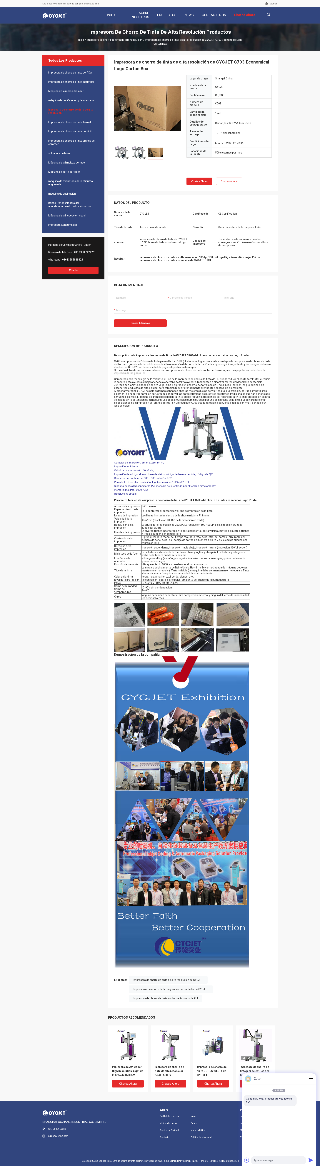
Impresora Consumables (63, 224)
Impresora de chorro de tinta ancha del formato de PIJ (166, 998)
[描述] (269, 15)
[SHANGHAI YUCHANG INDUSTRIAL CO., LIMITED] (54, 15)
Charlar (73, 270)
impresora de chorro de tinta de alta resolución (114, 39)
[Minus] (311, 1078)
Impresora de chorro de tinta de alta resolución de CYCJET (168, 979)
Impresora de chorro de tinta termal (69, 122)
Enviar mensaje (140, 323)
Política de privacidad (201, 1137)
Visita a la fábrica (169, 1123)
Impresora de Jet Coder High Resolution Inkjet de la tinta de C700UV (127, 1071)
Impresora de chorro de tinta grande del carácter (71, 142)
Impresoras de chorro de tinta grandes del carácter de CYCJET (171, 989)
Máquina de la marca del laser (66, 91)
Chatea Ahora (199, 181)
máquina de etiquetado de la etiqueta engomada (70, 183)
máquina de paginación (62, 193)
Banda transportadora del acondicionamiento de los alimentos (69, 204)
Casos (194, 1123)
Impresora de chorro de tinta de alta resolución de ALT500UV (169, 1071)
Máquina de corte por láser (64, 171)
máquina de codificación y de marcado (71, 100)
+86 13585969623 (84, 252)
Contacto (164, 1137)
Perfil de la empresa (169, 1116)
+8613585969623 (72, 259)
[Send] (311, 1160)
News (193, 1116)
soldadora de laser (59, 153)
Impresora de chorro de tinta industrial (71, 81)
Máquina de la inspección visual (67, 215)
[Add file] (246, 1160)
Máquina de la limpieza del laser (67, 162)
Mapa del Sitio (198, 1130)
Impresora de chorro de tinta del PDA (70, 72)
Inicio (81, 39)
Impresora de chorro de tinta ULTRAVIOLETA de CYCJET (211, 1071)
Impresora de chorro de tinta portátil (69, 131)
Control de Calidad (169, 1130)
